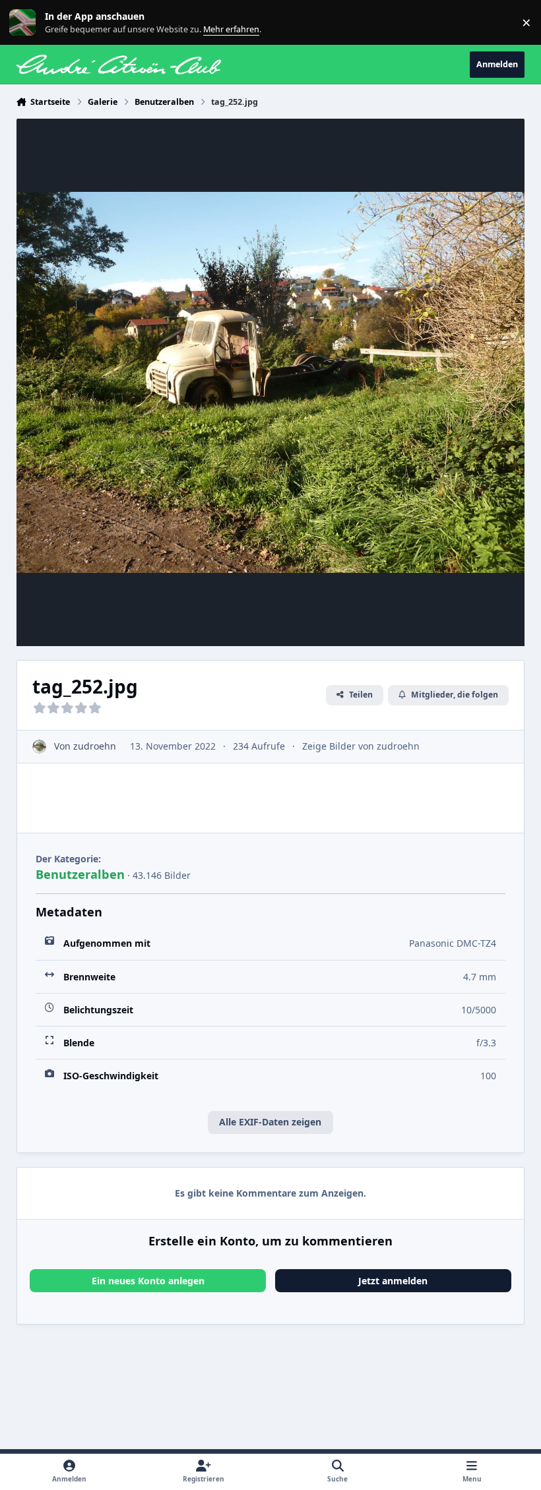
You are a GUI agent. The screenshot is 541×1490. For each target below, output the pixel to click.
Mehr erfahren (32, 22)
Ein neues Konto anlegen (148, 1280)
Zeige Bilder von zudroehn (361, 746)
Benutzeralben (80, 874)
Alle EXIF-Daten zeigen (270, 1122)
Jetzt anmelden (393, 1280)
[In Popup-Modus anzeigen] (270, 382)
